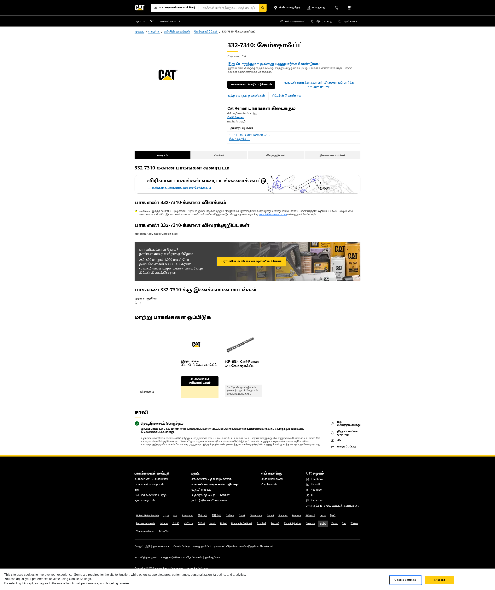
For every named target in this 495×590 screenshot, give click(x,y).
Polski (223, 523)
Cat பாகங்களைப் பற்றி (151, 495)
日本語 (175, 523)
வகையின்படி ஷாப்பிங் (151, 479)
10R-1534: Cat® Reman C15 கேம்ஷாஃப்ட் (242, 364)
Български (187, 515)
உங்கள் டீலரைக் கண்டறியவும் (215, 484)
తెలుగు (334, 523)
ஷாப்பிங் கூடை (272, 479)
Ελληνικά (310, 515)
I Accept (439, 580)
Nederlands (256, 515)
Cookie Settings (181, 546)
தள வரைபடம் (145, 500)
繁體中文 (216, 515)
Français (283, 515)
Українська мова (145, 531)
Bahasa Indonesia (145, 523)
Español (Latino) (292, 523)
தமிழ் (323, 523)
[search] (263, 8)
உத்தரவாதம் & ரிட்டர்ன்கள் (210, 495)
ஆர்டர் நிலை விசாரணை (209, 500)
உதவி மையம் (201, 490)
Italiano (164, 523)
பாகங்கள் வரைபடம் (149, 484)
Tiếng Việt (164, 531)
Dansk (242, 515)
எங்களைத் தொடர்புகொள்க (211, 479)
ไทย (344, 523)
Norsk (212, 523)
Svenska (310, 523)
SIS (137, 490)
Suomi (270, 515)
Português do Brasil (241, 523)
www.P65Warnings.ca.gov (273, 214)
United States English (147, 515)
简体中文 (202, 515)
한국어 (201, 523)
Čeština (230, 515)
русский (275, 523)
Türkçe (354, 523)
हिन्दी (332, 515)
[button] (319, 85)
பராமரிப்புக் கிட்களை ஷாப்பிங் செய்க (251, 261)
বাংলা (175, 515)
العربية (166, 515)
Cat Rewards (269, 484)
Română (261, 523)
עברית (323, 515)
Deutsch (296, 515)
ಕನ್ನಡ (188, 523)
